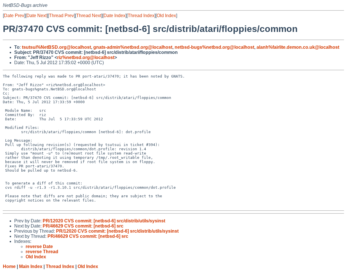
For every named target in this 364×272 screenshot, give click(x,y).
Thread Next (88, 15)
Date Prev (14, 15)
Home (9, 266)
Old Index (166, 15)
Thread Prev (61, 15)
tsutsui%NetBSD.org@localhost (56, 47)
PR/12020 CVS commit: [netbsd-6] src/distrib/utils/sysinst (104, 220)
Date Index (114, 15)
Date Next (36, 15)
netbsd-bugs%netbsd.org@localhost (214, 47)
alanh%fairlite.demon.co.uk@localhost (298, 47)
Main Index (30, 266)
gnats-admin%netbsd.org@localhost (132, 47)
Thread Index (141, 15)
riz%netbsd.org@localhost (85, 57)
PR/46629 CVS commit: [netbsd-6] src (83, 226)
